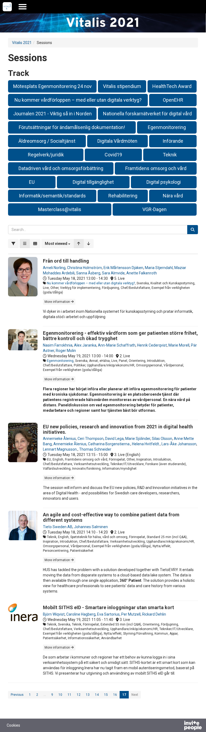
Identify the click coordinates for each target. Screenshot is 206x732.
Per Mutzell (131, 614)
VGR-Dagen (154, 209)
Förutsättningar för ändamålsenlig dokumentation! (72, 127)
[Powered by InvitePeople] (179, 726)
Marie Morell (178, 345)
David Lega (114, 438)
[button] (57, 243)
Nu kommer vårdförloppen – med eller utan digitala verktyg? (78, 100)
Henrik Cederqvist (152, 345)
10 (60, 695)
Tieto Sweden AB (57, 527)
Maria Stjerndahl (159, 268)
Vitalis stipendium (122, 86)
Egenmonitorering (167, 127)
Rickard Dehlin (154, 614)
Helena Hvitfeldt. (146, 444)
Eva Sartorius (108, 614)
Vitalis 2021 (22, 43)
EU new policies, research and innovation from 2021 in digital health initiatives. (118, 429)
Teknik (170, 154)
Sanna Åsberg (88, 273)
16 (115, 695)
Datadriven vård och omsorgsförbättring (61, 168)
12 (78, 695)
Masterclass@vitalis (59, 209)
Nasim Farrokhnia (57, 345)
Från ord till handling (66, 261)
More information (58, 302)
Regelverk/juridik (46, 154)
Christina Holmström (84, 268)
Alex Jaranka (85, 345)
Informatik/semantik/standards (52, 195)
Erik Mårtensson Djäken (123, 268)
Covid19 (113, 154)
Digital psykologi (163, 182)
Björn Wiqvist (54, 614)
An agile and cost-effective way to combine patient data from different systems (111, 517)
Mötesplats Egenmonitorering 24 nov (52, 86)
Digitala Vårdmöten (117, 141)
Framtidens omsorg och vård (155, 168)
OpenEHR (173, 100)
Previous (17, 695)
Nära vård (173, 195)
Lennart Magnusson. (60, 449)
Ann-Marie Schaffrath (116, 345)
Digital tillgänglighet (93, 182)
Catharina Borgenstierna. (109, 444)
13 (88, 695)
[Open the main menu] (22, 6)
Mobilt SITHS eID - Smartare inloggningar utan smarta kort (108, 607)
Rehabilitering (122, 195)
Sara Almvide (113, 273)
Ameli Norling (54, 268)
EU (32, 182)
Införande (173, 141)
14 (97, 695)
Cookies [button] (13, 725)
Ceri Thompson (91, 438)
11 (69, 695)
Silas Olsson (162, 438)
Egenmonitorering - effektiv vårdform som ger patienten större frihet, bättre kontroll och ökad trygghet (120, 335)
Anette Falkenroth (141, 273)
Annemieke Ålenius (59, 438)
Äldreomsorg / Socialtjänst (47, 141)
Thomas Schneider (95, 449)
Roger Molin (66, 350)
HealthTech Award (172, 86)
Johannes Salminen (91, 527)
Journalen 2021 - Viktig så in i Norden (52, 113)
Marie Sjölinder (137, 438)
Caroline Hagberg (80, 614)
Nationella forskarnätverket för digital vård (147, 113)
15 (106, 695)
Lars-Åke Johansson (178, 444)
